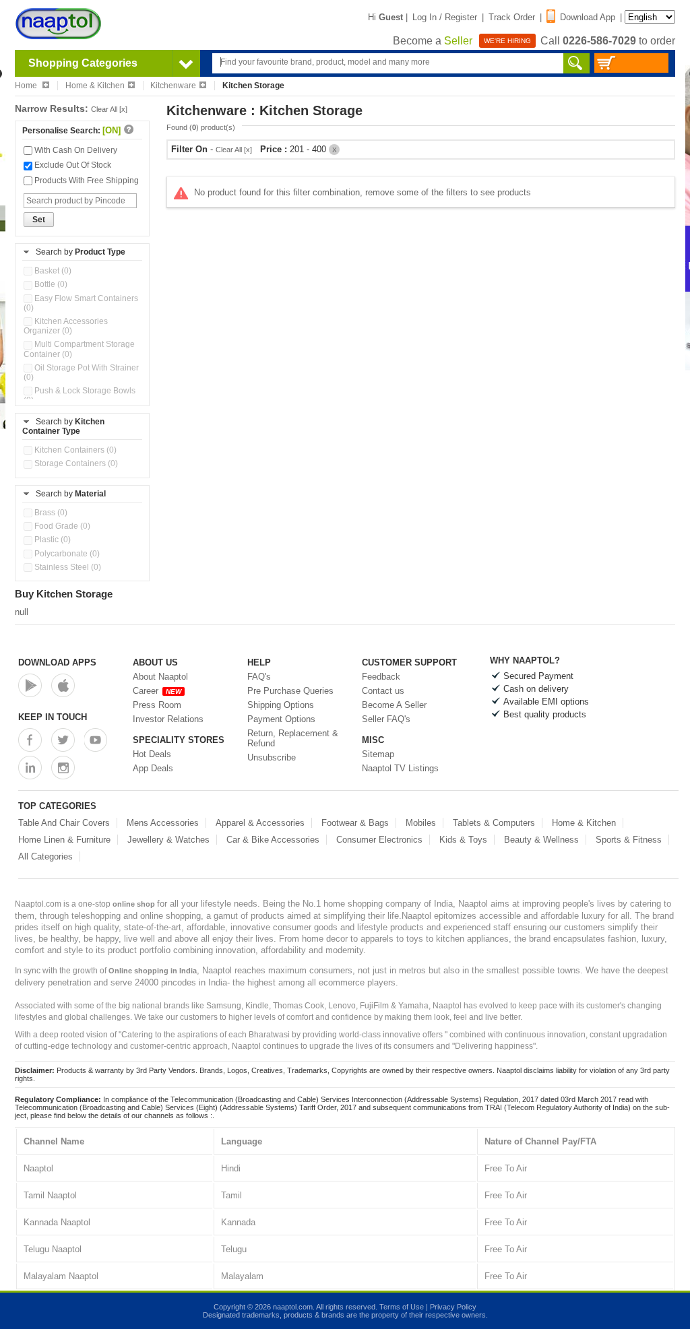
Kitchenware (173, 85)
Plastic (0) (51, 539)
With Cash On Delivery (74, 150)
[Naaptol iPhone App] (63, 685)
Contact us (383, 691)
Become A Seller (394, 705)
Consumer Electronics (379, 840)
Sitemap (378, 754)
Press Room (157, 705)
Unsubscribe (271, 757)
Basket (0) (51, 270)
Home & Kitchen (95, 85)
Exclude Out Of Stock (71, 165)
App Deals (153, 768)
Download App (587, 17)
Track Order (512, 17)
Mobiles (421, 823)
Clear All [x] (109, 109)
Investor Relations (168, 719)
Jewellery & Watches (168, 840)
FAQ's (259, 677)
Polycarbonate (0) (66, 553)
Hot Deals (152, 754)
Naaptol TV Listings (400, 768)
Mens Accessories (163, 823)
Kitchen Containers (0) (74, 450)
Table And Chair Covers (64, 823)
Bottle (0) (49, 284)
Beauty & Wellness (541, 840)
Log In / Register (444, 17)
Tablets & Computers (494, 823)
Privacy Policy (453, 1307)
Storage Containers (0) (75, 463)
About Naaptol (160, 677)
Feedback (381, 677)
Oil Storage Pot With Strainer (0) (81, 372)
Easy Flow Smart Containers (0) (81, 303)
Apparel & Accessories (260, 823)
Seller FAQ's (386, 719)
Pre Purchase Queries (290, 691)
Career (157, 691)
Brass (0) (49, 512)
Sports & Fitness (629, 840)
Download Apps (57, 662)
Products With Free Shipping (85, 180)
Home (27, 85)
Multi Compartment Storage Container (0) (79, 348)
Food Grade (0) (61, 526)
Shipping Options (280, 705)
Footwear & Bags (355, 823)
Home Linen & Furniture (64, 840)
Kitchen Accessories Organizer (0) (66, 326)
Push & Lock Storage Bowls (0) (79, 395)
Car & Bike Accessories (272, 840)
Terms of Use (401, 1307)
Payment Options (281, 719)
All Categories (45, 856)
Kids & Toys (463, 840)
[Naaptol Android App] (30, 685)
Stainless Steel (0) (66, 567)
